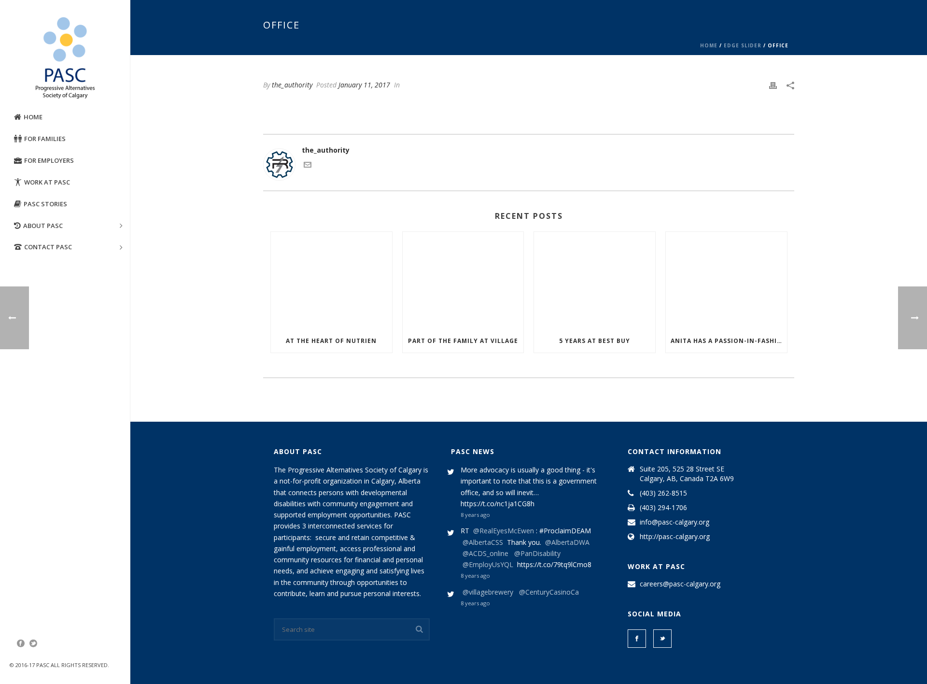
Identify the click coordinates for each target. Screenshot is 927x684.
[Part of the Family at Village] (463, 280)
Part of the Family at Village (463, 341)
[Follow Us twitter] (662, 638)
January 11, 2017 (364, 84)
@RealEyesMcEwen (503, 530)
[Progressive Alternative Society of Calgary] (65, 58)
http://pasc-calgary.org (675, 536)
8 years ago (475, 514)
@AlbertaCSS (483, 542)
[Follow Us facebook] (637, 638)
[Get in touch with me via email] (307, 166)
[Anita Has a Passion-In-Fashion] (726, 280)
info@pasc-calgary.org (674, 522)
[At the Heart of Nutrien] (331, 280)
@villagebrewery (488, 592)
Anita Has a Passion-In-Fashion (729, 341)
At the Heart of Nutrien (331, 341)
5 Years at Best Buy (594, 341)
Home (708, 45)
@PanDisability (537, 553)
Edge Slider (742, 45)
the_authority (292, 84)
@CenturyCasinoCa (549, 592)
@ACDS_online (485, 553)
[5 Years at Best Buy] (594, 280)
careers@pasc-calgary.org (680, 584)
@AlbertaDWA (567, 542)
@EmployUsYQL (488, 564)
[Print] (773, 84)
